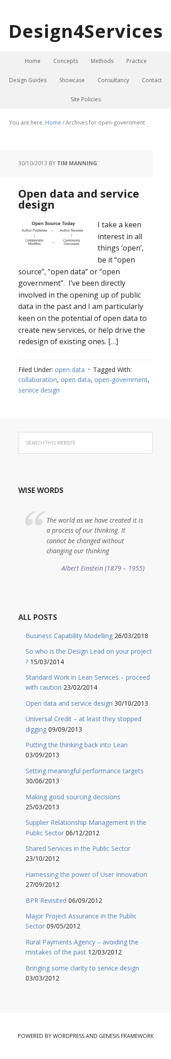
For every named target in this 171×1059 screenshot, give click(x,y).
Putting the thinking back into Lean (77, 744)
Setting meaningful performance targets (85, 770)
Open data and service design (78, 199)
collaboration (37, 379)
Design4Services (85, 30)
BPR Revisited (46, 900)
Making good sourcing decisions (73, 796)
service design (39, 390)
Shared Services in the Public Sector (78, 848)
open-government (121, 379)
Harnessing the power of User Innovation (86, 874)
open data (70, 369)
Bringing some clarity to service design (82, 968)
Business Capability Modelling (69, 635)
